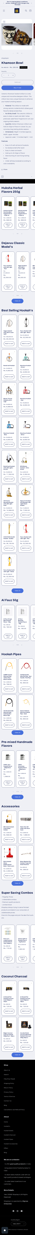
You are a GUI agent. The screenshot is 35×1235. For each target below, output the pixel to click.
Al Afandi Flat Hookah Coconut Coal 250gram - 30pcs (25, 999)
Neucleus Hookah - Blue (9, 433)
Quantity (4, 71)
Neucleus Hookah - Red (25, 399)
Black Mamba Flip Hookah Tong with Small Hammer (25, 863)
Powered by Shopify (23, 1229)
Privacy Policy (8, 1092)
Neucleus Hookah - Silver (25, 433)
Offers (6, 1148)
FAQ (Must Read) (9, 1079)
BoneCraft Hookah (9, 365)
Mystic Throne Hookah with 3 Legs (8, 400)
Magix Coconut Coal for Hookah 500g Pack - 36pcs (9, 1034)
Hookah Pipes (8, 1139)
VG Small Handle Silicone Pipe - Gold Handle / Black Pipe (9, 713)
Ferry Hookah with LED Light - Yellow (9, 570)
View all (17, 301)
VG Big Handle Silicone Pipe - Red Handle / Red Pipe (25, 676)
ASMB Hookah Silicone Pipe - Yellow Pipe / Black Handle (8, 677)
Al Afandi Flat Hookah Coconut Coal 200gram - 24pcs (8, 999)
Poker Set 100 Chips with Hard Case (25, 828)
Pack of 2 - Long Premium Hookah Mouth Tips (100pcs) (8, 941)
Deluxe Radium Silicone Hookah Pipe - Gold (25, 712)
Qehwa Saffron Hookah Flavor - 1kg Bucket (22, 940)
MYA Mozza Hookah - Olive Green (24, 468)
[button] (4, 11)
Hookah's (7, 1126)
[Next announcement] (31, 3)
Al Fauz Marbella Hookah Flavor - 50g (22, 621)
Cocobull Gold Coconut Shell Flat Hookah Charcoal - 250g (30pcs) (25, 1035)
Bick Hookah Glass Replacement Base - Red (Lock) (9, 864)
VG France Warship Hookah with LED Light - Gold (8, 503)
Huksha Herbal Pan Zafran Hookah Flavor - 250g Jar (22, 213)
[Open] (4, 1230)
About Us (7, 1070)
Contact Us (7, 1101)
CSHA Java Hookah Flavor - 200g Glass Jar (8, 767)
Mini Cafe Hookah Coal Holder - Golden (9, 828)
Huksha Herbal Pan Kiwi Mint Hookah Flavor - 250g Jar (8, 213)
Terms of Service (9, 1096)
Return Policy (8, 1087)
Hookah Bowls (8, 1130)
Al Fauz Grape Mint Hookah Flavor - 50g (8, 620)
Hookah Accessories (11, 1144)
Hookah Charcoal (9, 1135)
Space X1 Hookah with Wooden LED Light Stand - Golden (25, 503)
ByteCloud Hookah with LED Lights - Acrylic (9, 468)
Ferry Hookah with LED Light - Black (25, 331)
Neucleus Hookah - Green (25, 366)
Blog (5, 1105)
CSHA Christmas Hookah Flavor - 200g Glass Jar (22, 767)
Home (6, 1122)
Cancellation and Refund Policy (14, 1109)
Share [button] (5, 169)
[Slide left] (13, 53)
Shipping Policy (9, 1083)
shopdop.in (14, 1229)
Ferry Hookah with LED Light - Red (8, 267)
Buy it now (17, 88)
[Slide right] (22, 53)
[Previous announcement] (3, 3)
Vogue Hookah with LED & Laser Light (22, 267)
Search (6, 1074)
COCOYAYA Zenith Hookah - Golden (9, 537)
